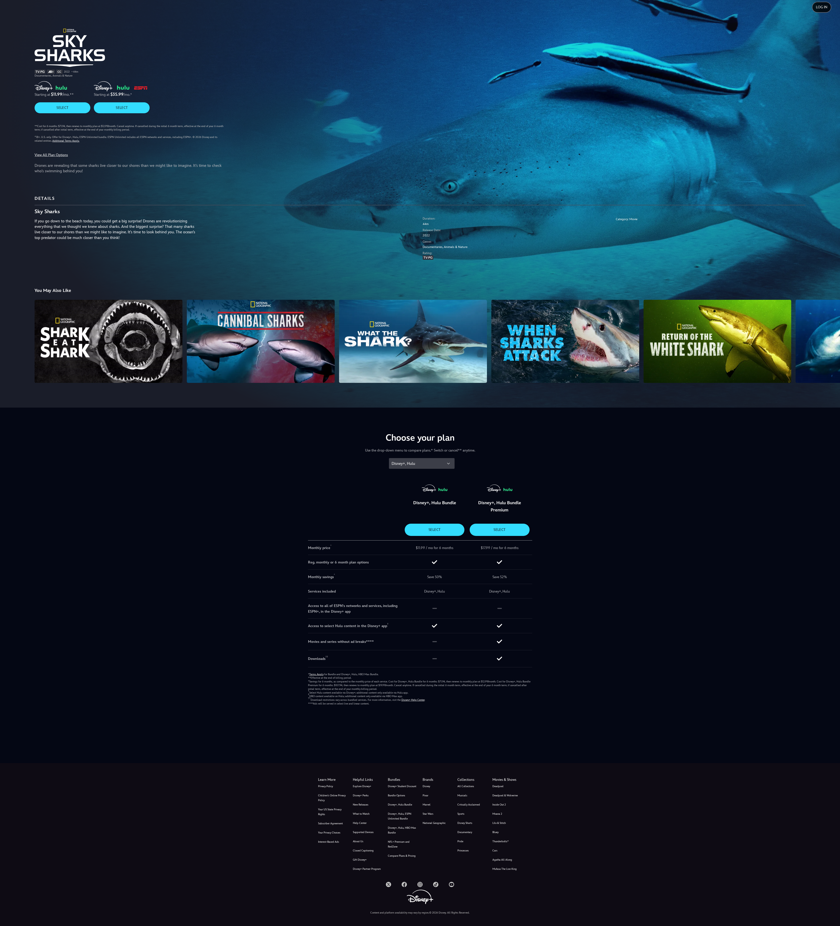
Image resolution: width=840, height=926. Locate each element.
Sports (460, 813)
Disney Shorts (464, 823)
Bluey (495, 832)
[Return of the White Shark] (717, 341)
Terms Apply (316, 674)
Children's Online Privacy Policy (332, 798)
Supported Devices (363, 832)
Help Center (360, 823)
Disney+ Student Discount (402, 786)
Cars (494, 850)
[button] (367, 780)
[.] (388, 884)
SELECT (62, 108)
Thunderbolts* (500, 841)
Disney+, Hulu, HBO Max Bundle (402, 830)
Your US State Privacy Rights (329, 812)
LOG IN (821, 7)
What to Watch (361, 813)
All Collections (465, 786)
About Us (358, 841)
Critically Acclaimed (468, 804)
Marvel (426, 804)
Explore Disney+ (362, 786)
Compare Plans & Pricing (402, 855)
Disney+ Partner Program (367, 868)
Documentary (464, 832)
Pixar (425, 795)
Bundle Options (396, 795)
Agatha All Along (502, 859)
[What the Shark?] (413, 341)
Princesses (463, 850)
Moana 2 (497, 813)
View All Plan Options (51, 155)
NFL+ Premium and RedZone (399, 844)
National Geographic (434, 823)
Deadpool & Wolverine (505, 795)
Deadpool (498, 786)
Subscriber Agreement (330, 823)
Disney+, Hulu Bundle (400, 804)
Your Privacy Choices (329, 832)
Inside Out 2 (499, 804)
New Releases (360, 804)
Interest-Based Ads (328, 841)
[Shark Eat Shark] (108, 341)
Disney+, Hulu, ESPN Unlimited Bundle (399, 816)
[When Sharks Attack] (565, 341)
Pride (460, 841)
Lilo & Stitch (499, 823)
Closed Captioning (363, 850)
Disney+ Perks (361, 795)
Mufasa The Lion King (504, 868)
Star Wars (428, 813)
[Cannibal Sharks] (261, 341)
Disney (426, 786)
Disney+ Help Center (413, 699)
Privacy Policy (325, 786)
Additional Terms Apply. (65, 140)
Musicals (462, 795)
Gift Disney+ (360, 859)
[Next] (831, 340)
